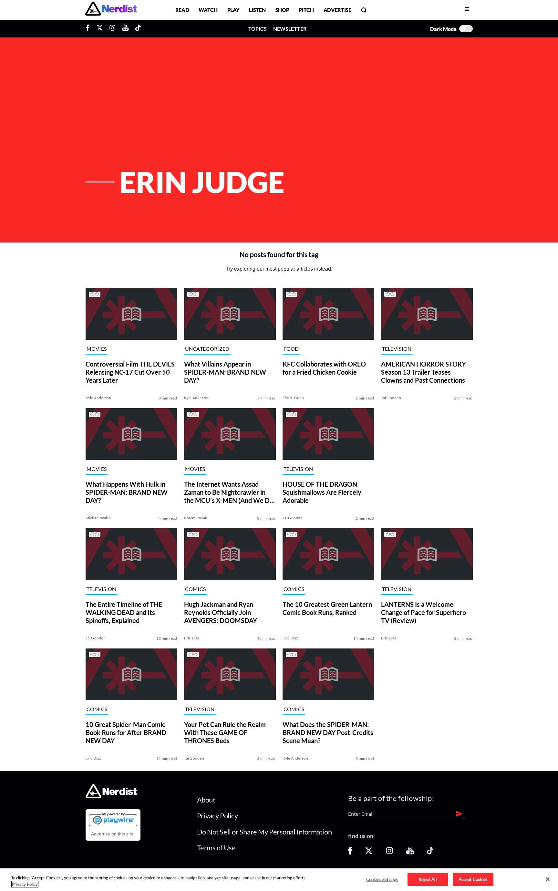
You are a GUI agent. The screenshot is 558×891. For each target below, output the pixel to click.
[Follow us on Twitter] (369, 852)
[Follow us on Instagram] (389, 852)
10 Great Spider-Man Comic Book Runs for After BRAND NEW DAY (126, 732)
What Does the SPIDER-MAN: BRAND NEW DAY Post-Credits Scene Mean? (328, 732)
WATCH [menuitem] (208, 10)
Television (397, 349)
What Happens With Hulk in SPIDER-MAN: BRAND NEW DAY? (127, 492)
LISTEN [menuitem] (257, 10)
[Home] (111, 796)
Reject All (427, 879)
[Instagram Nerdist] (112, 28)
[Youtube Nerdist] (125, 28)
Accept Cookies (473, 879)
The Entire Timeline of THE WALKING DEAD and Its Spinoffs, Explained (124, 612)
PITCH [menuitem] (306, 10)
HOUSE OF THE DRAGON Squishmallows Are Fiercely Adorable (322, 492)
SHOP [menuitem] (282, 10)
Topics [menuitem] (257, 29)
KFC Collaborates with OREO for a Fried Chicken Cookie (324, 368)
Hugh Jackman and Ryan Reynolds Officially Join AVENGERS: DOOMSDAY (220, 612)
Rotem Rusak (195, 517)
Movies (97, 349)
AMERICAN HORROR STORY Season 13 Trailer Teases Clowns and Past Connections (423, 372)
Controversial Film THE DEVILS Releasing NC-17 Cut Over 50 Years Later (130, 372)
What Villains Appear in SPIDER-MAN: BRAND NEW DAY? (225, 372)
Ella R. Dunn (293, 397)
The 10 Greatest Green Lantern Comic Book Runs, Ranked (327, 608)
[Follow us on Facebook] (350, 852)
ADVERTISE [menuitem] (337, 10)
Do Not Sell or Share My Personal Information (264, 831)
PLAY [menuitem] (233, 10)
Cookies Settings (382, 879)
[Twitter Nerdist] (99, 28)
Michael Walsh (98, 517)
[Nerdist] (111, 10)
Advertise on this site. (113, 833)
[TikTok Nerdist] (138, 28)
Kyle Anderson (98, 397)
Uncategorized (207, 349)
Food (291, 349)
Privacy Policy (217, 815)
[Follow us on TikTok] (430, 852)
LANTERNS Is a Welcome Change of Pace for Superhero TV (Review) (423, 612)
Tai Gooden (391, 397)
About (206, 799)
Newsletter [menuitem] (289, 29)
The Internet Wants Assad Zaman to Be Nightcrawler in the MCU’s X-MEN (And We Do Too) (228, 492)
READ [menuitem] (182, 10)
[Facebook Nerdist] (89, 28)
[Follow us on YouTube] (410, 852)
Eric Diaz (192, 638)
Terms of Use (216, 847)
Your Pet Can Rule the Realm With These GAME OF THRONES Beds (225, 732)
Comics (195, 589)
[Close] (548, 879)
